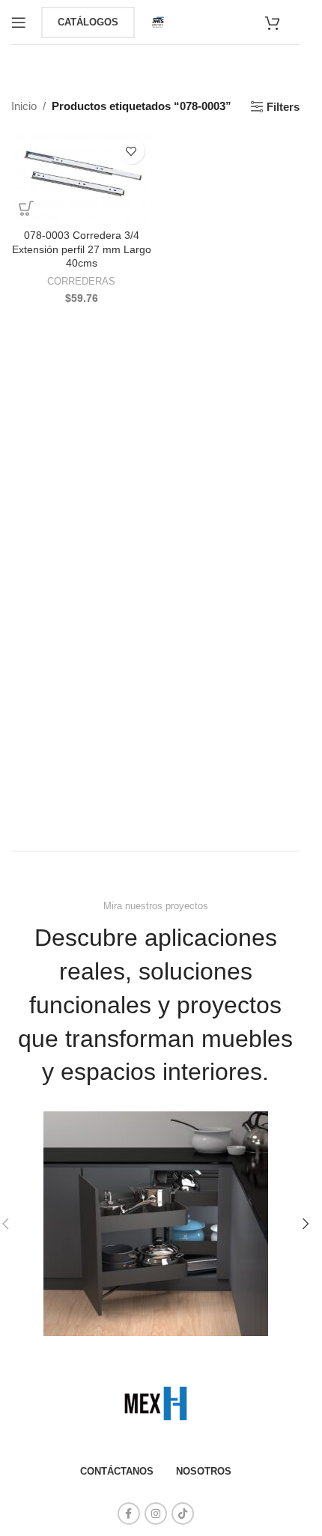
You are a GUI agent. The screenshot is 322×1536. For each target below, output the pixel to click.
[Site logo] (158, 20)
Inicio (24, 106)
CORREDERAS (81, 281)
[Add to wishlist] (131, 151)
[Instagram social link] (156, 1513)
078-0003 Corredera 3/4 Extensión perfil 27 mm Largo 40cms (81, 250)
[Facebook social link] (129, 1513)
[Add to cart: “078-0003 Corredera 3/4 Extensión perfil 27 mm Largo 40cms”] (26, 208)
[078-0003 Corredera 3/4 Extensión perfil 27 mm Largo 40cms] (81, 176)
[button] (306, 1224)
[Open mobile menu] (19, 22)
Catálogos (88, 22)
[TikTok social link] (182, 1513)
